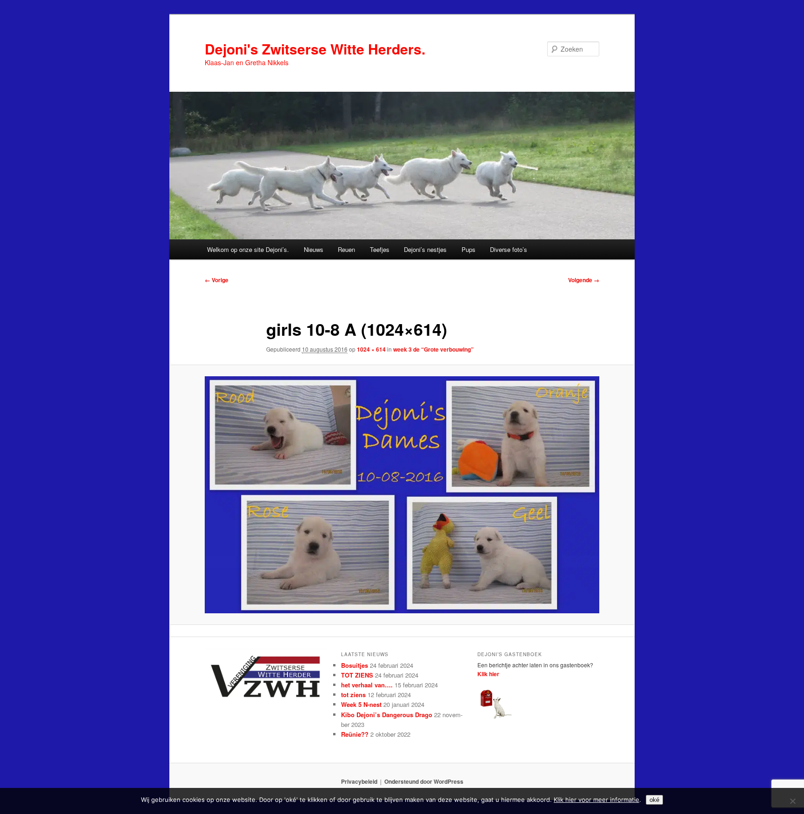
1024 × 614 (371, 349)
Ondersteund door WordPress (423, 781)
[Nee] (792, 801)
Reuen (346, 249)
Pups (469, 249)
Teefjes (379, 249)
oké (654, 799)
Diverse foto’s (508, 249)
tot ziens (353, 694)
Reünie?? (354, 734)
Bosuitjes (354, 665)
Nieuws (313, 249)
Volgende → (583, 280)
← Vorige (216, 280)
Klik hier (488, 674)
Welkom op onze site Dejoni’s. (248, 249)
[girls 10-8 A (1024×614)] (402, 494)
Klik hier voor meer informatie (596, 799)
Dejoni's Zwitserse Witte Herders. (315, 49)
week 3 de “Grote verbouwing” (433, 349)
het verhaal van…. (367, 684)
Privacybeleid (359, 781)
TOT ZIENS (357, 675)
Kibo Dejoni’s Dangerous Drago (386, 714)
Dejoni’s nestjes (425, 249)
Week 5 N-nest (361, 704)
